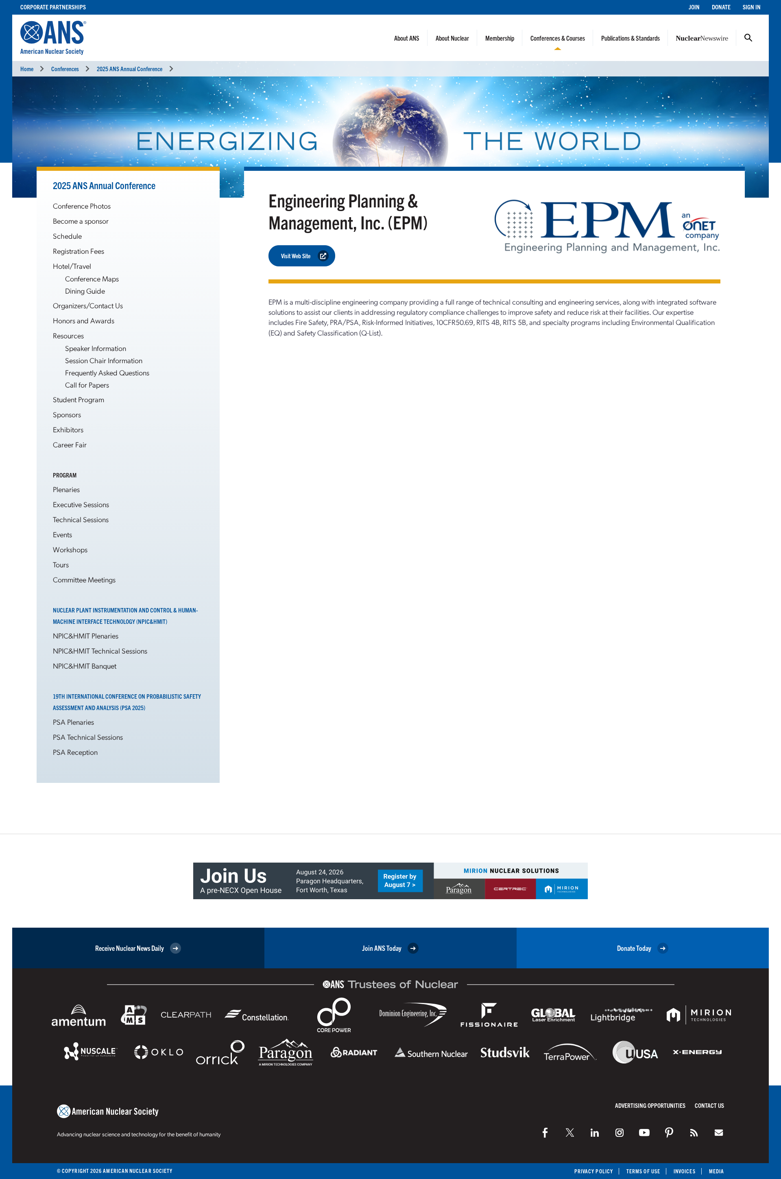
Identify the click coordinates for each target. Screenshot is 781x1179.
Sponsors (67, 414)
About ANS (406, 38)
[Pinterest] (669, 1132)
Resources (68, 335)
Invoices (685, 1171)
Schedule (67, 235)
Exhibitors (68, 429)
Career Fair (70, 444)
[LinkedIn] (594, 1132)
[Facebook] (545, 1132)
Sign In (752, 7)
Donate (721, 7)
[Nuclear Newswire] (694, 1132)
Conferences (65, 68)
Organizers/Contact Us (88, 305)
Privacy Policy (593, 1171)
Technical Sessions (81, 519)
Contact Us (709, 1105)
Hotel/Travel (72, 265)
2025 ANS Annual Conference (129, 68)
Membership (499, 38)
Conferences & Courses (557, 38)
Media (716, 1171)
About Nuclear (452, 38)
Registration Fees (78, 250)
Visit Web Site (295, 255)
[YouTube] (644, 1132)
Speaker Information (95, 348)
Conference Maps (92, 278)
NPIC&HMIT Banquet (84, 665)
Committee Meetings (84, 579)
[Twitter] (570, 1132)
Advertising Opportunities (650, 1105)
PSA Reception (75, 751)
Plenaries (66, 489)
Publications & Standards (630, 38)
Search (748, 38)
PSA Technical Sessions (88, 736)
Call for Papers (87, 384)
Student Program (78, 399)
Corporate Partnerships (53, 7)
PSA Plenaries (73, 721)
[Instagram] (619, 1132)
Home (26, 68)
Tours (61, 564)
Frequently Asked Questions (107, 372)
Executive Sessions (81, 504)
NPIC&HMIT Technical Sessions (100, 650)
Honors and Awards (83, 320)
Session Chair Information (103, 360)
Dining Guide (85, 290)
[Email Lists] (718, 1132)
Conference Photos (82, 205)
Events (62, 534)
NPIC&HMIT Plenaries (85, 635)
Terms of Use (643, 1171)
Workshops (70, 549)
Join (694, 7)
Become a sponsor (81, 220)
